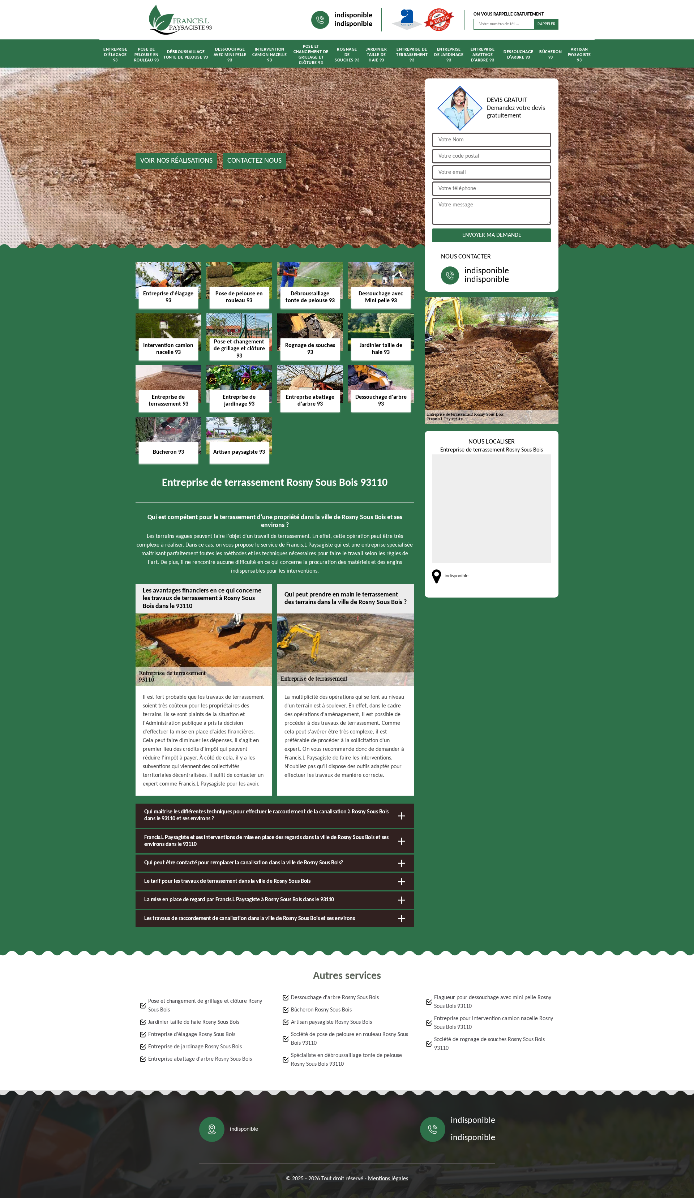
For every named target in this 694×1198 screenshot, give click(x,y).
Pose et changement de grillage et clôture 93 (311, 54)
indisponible (353, 15)
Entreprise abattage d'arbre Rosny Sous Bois (200, 1059)
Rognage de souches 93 (347, 55)
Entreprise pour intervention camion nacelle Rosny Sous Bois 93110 (493, 1023)
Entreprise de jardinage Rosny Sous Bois (195, 1047)
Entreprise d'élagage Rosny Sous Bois (191, 1034)
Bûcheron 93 (550, 55)
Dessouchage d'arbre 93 (519, 55)
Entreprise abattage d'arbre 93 (482, 55)
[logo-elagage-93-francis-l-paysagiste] (181, 20)
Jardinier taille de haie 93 (376, 55)
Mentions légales (388, 1179)
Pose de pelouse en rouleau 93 (146, 55)
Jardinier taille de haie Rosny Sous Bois (193, 1022)
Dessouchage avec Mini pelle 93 (230, 55)
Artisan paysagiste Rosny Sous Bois (331, 1022)
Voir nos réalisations (176, 160)
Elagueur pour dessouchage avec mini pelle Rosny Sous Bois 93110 (492, 1002)
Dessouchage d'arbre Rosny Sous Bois (335, 998)
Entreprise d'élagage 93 (115, 55)
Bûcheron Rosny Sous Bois (321, 1010)
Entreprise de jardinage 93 (448, 55)
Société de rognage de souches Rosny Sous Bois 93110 (489, 1044)
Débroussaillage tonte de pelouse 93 (185, 55)
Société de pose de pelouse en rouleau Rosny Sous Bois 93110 (349, 1039)
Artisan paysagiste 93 (579, 55)
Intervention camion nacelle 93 (269, 55)
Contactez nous (254, 160)
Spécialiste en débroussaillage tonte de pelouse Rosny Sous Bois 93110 (346, 1060)
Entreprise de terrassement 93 (412, 55)
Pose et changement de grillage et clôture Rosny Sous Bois (205, 1005)
